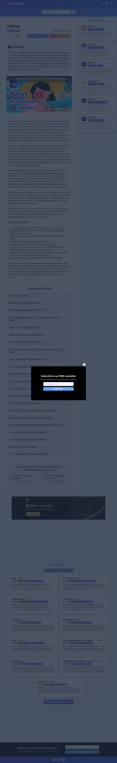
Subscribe (58, 389)
